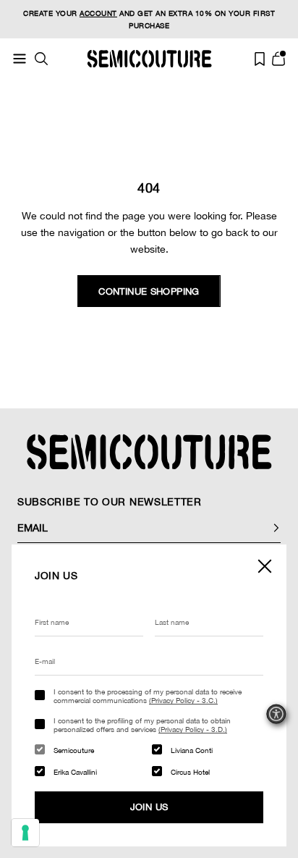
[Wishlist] (260, 59)
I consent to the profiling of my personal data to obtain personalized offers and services (142, 724)
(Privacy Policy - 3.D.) (192, 729)
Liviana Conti (192, 750)
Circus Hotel (190, 771)
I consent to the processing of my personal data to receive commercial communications (148, 696)
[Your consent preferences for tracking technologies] (25, 832)
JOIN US (149, 807)
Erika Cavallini (75, 771)
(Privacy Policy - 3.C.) (183, 700)
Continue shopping (149, 291)
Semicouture (74, 750)
